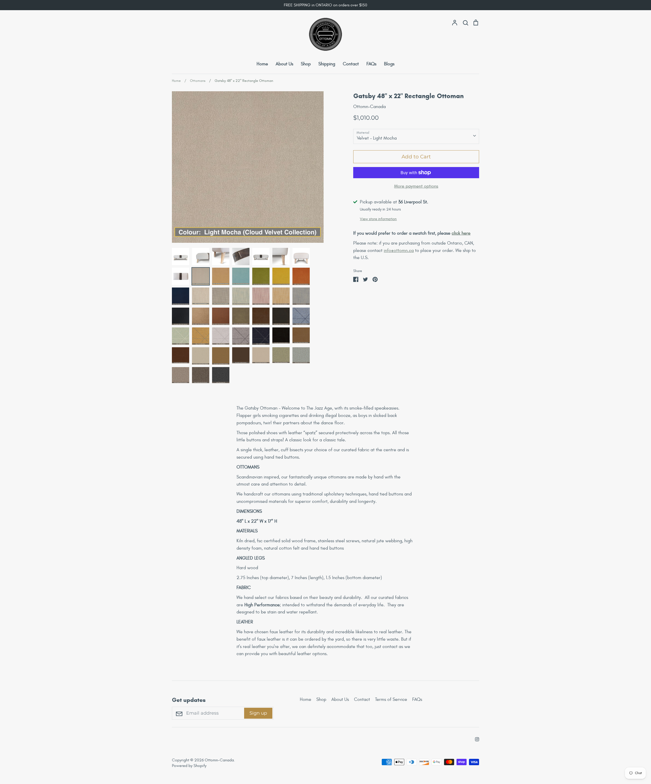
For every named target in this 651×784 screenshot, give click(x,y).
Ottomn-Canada (369, 106)
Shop (306, 64)
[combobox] (416, 136)
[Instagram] (475, 738)
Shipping (326, 64)
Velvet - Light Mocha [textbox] (377, 138)
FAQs (371, 64)
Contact (351, 64)
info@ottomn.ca (399, 250)
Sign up (258, 713)
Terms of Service (391, 699)
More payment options (416, 186)
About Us (284, 64)
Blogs (389, 64)
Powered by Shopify (189, 765)
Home (262, 64)
